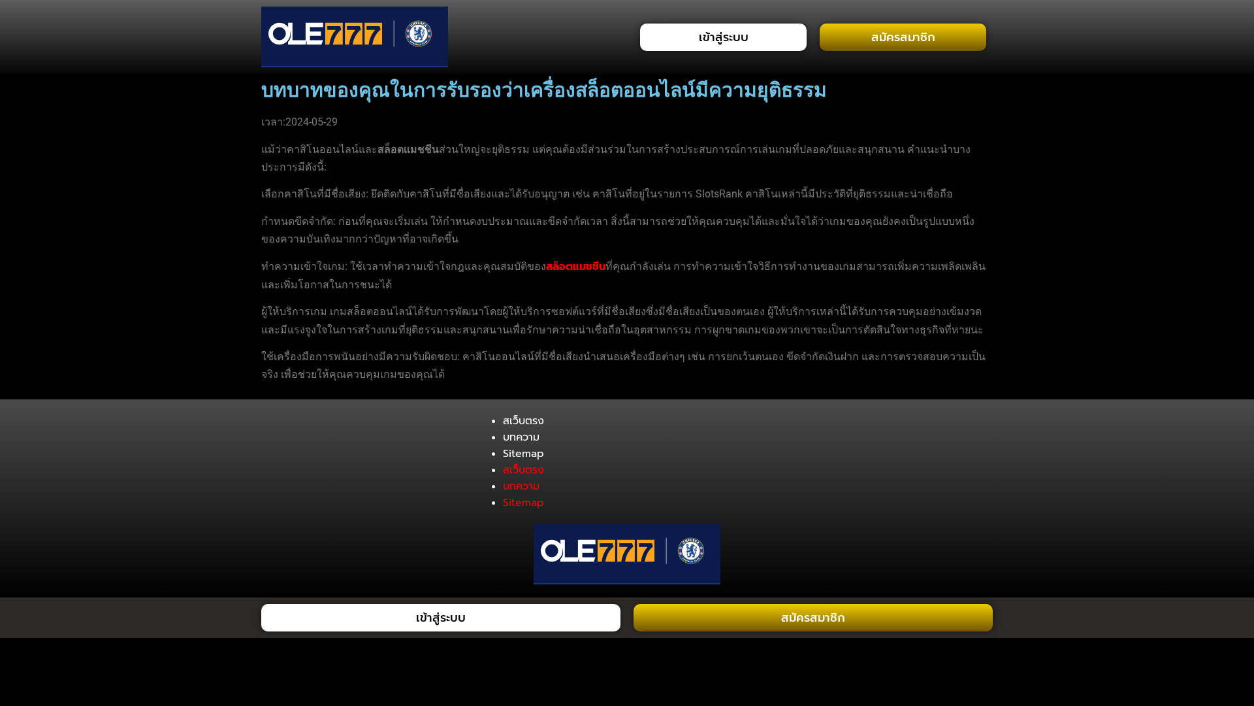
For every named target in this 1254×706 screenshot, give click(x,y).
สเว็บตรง (523, 421)
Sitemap (523, 454)
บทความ (521, 437)
